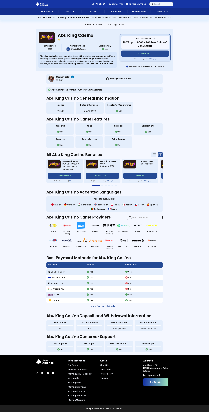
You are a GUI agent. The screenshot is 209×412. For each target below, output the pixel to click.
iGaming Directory (76, 391)
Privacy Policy (106, 373)
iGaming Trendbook (77, 395)
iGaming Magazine (76, 400)
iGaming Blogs (74, 378)
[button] (96, 185)
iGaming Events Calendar (80, 373)
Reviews (100, 24)
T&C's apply (152, 59)
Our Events (47, 11)
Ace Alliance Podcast (78, 369)
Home (88, 24)
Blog (93, 11)
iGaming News (74, 382)
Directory (70, 11)
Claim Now (143, 53)
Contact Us (162, 11)
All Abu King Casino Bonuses (104, 17)
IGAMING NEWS (139, 11)
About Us (116, 11)
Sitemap (104, 378)
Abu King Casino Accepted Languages (135, 17)
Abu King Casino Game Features (73, 17)
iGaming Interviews (77, 387)
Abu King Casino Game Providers (169, 17)
